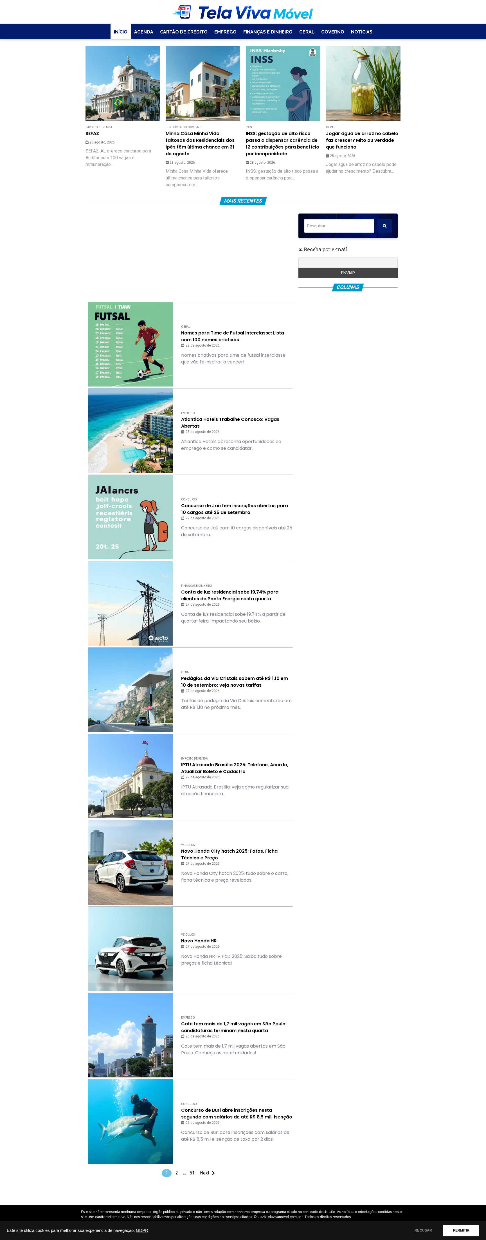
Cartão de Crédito (184, 32)
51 (192, 1173)
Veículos (188, 844)
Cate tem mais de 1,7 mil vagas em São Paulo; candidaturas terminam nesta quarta (234, 1027)
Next (204, 1173)
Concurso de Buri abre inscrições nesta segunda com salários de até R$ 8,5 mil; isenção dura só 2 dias (236, 1113)
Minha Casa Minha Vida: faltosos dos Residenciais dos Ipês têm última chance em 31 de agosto (200, 143)
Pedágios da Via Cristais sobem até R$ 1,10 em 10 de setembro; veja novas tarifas (234, 681)
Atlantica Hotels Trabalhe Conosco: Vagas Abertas (230, 422)
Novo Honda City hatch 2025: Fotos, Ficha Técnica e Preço (229, 854)
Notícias (361, 32)
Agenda (143, 32)
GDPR (142, 1230)
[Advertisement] (190, 253)
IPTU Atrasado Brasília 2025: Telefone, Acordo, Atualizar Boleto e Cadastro (234, 768)
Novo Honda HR (199, 941)
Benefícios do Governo (184, 127)
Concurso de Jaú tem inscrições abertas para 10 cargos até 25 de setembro (234, 509)
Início (120, 32)
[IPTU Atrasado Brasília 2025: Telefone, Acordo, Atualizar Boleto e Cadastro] (130, 776)
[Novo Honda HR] (130, 949)
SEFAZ (92, 133)
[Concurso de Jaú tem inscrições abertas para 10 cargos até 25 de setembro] (130, 517)
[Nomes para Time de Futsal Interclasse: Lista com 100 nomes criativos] (130, 344)
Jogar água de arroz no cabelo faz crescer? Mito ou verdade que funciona (362, 140)
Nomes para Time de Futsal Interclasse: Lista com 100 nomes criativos (232, 336)
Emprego (225, 32)
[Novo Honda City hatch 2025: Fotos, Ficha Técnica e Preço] (130, 862)
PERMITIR (461, 1230)
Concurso (189, 499)
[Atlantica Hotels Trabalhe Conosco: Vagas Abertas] (130, 430)
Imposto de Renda (99, 127)
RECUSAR (423, 1230)
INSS (249, 127)
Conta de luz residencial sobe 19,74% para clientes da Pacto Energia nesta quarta (229, 595)
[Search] (384, 226)
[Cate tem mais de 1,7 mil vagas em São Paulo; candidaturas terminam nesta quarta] (130, 1035)
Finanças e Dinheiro (267, 32)
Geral (306, 32)
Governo (332, 32)
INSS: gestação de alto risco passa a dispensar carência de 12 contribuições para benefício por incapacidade (282, 143)
